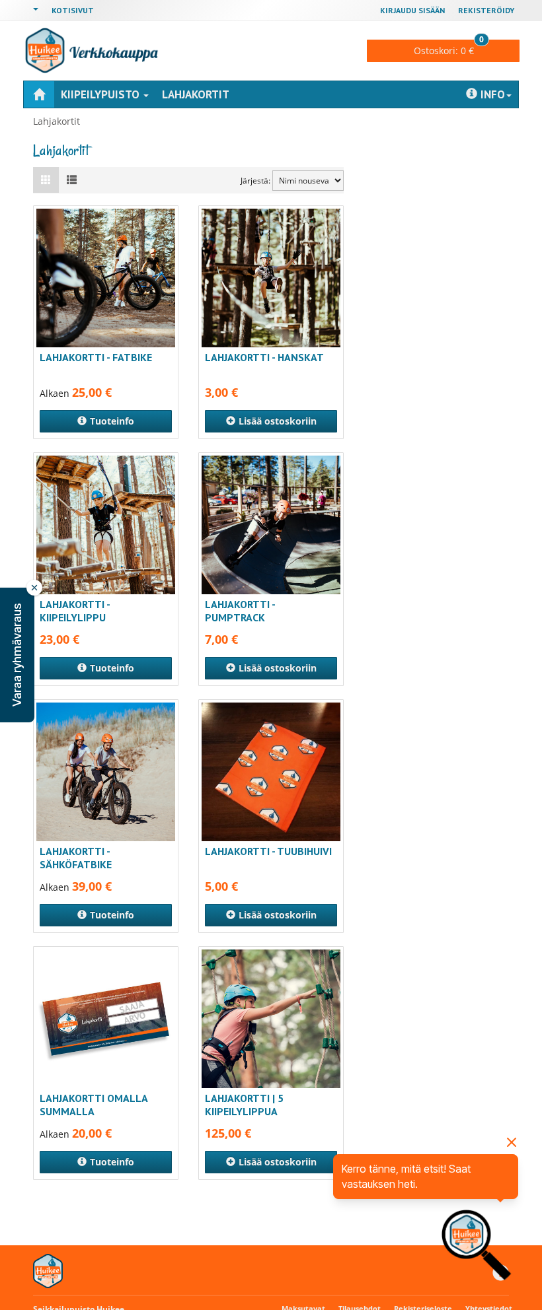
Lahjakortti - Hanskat (264, 357)
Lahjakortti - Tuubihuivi (268, 851)
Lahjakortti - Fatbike (96, 357)
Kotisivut (73, 10)
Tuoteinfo (112, 421)
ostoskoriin (278, 421)
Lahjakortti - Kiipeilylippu (75, 611)
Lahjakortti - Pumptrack (240, 611)
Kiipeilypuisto (101, 94)
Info (493, 94)
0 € (449, 48)
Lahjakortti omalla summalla (93, 1104)
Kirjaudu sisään (412, 10)
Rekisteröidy (486, 10)
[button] (17, 655)
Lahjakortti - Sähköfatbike (76, 858)
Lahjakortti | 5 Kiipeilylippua (244, 1104)
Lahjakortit (195, 94)
